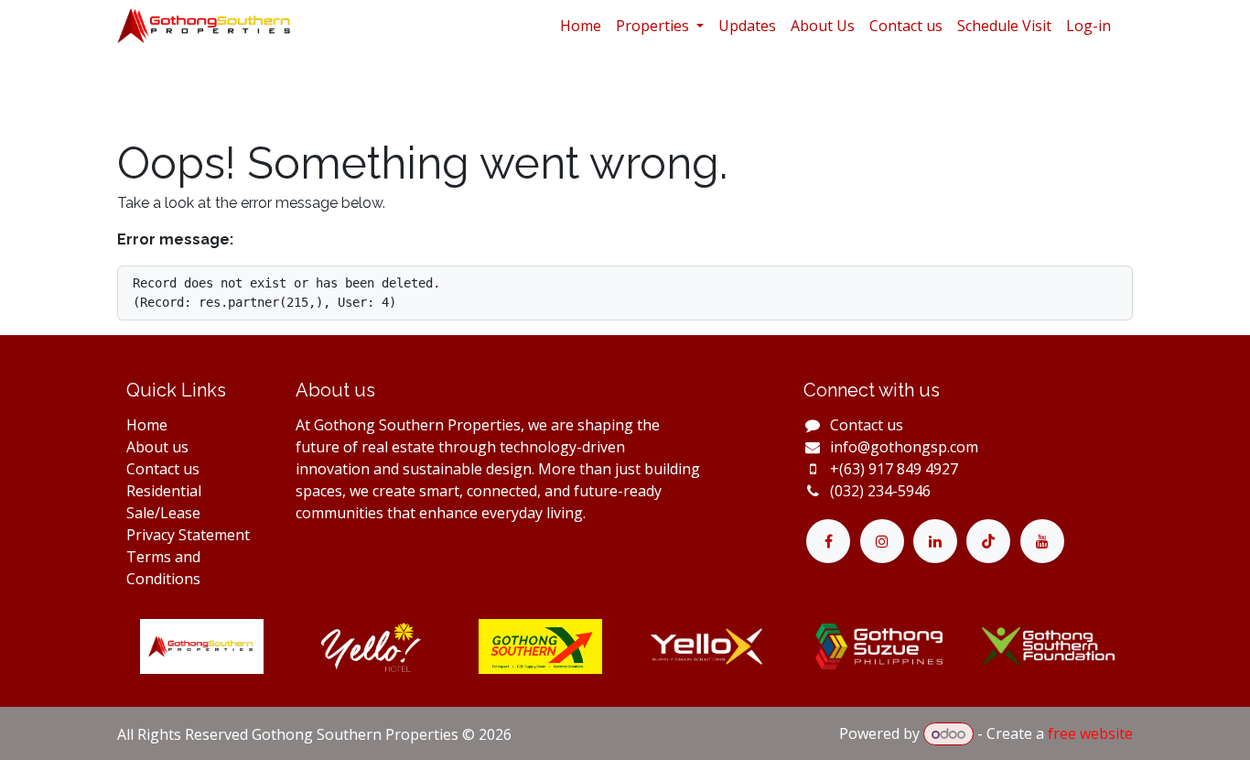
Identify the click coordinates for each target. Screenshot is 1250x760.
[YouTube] (1042, 541)
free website (1090, 733)
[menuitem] (581, 25)
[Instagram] (882, 541)
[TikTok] (988, 541)
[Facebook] (828, 541)
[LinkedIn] (935, 541)
